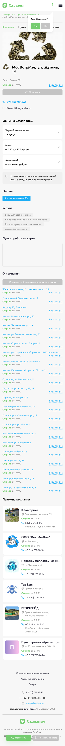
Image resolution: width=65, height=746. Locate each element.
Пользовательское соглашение (32, 673)
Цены (22, 27)
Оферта (32, 684)
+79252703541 (16, 102)
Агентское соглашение (32, 678)
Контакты (8, 27)
